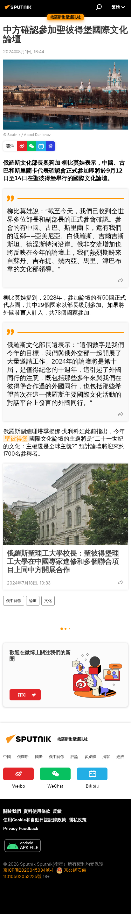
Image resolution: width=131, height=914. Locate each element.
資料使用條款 (37, 811)
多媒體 (90, 756)
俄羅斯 (23, 756)
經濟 (120, 756)
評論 (74, 756)
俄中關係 (13, 600)
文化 (48, 600)
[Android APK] (22, 846)
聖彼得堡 (16, 438)
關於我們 (12, 811)
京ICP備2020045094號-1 (28, 870)
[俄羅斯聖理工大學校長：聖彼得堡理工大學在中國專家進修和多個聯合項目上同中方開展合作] (65, 504)
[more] (120, 280)
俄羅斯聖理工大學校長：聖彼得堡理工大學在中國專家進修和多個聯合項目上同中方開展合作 (63, 561)
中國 (7, 756)
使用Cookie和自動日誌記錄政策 (34, 820)
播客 (106, 756)
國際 (39, 756)
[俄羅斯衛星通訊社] (19, 9)
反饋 (57, 811)
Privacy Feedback (20, 828)
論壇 (33, 600)
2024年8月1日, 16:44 (23, 51)
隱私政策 (77, 820)
